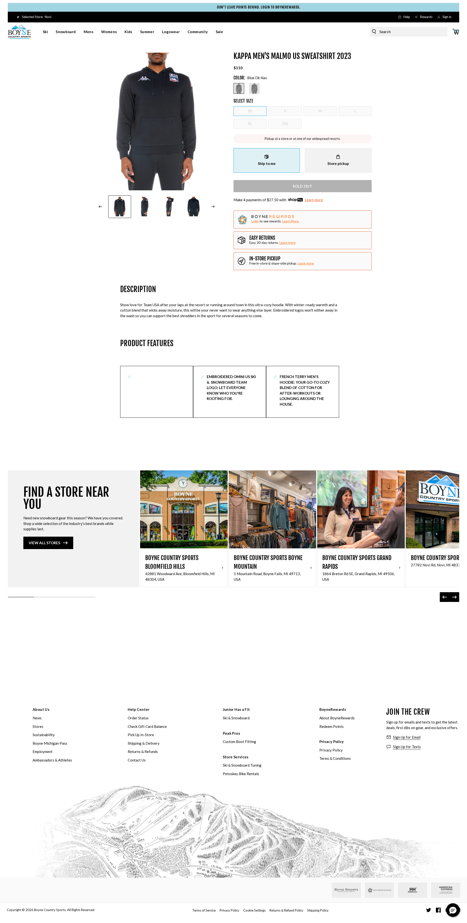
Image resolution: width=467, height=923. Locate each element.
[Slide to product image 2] (144, 206)
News (37, 718)
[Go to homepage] (19, 31)
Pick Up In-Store (141, 735)
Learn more (314, 200)
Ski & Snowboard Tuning (242, 765)
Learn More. (290, 221)
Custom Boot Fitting (239, 741)
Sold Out (303, 186)
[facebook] (438, 910)
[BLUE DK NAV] (239, 88)
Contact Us (137, 760)
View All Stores (44, 543)
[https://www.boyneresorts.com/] (346, 890)
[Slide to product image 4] (193, 206)
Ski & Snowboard (236, 718)
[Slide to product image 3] (169, 206)
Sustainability (44, 735)
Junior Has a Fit (236, 709)
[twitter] (428, 910)
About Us (41, 709)
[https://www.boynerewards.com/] (379, 890)
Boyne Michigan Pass (50, 743)
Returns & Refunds (143, 751)
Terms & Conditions (335, 758)
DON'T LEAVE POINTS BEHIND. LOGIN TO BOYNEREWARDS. (236, 7)
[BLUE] (254, 88)
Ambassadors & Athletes (52, 760)
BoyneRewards (332, 709)
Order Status (138, 718)
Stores (38, 726)
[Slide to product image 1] (119, 206)
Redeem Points (331, 726)
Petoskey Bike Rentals (241, 773)
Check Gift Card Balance (147, 726)
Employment (43, 751)
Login (255, 221)
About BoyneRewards (337, 718)
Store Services (236, 757)
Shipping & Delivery (144, 743)
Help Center (139, 709)
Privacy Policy (331, 741)
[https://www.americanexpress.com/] (446, 890)
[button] (453, 910)
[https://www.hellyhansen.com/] (412, 890)
